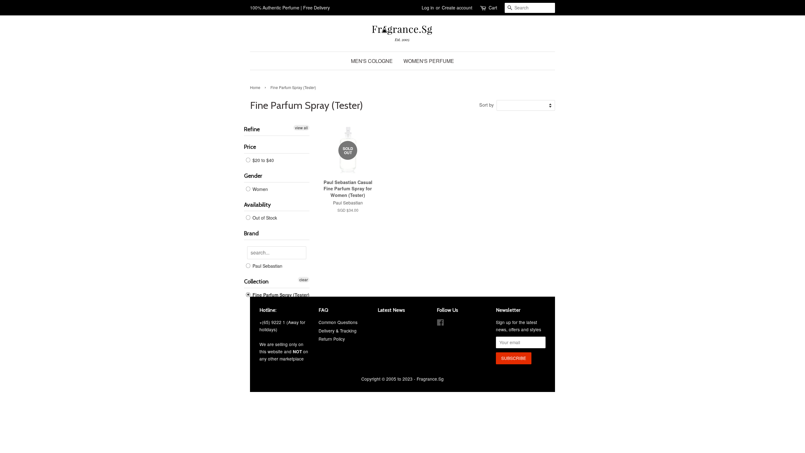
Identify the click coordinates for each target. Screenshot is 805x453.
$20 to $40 (262, 160)
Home (255, 87)
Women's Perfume (428, 60)
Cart (493, 7)
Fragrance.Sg (430, 379)
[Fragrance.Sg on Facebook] (440, 323)
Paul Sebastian (266, 266)
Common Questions (338, 322)
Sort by (486, 104)
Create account (457, 7)
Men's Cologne (372, 60)
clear (303, 279)
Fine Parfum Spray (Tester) (280, 295)
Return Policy (332, 339)
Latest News (391, 310)
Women (259, 189)
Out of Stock (264, 218)
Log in (428, 7)
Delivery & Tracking (338, 330)
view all (301, 127)
